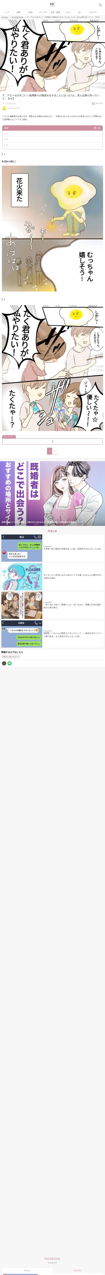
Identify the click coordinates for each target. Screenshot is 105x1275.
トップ (6, 12)
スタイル (93, 12)
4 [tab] (52, 524)
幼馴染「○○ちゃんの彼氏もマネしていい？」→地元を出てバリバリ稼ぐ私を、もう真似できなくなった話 (72, 634)
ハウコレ (4, 17)
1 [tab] (36, 524)
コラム (68, 12)
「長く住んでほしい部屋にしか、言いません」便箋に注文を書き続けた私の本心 (72, 606)
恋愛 (18, 12)
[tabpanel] (52, 493)
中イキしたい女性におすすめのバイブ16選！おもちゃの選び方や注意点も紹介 (72, 576)
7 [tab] (69, 524)
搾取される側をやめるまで (11, 657)
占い (80, 12)
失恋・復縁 (55, 12)
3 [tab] (47, 524)
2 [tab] (42, 524)
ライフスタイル (17, 17)
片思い (31, 12)
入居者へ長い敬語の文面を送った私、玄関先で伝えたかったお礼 (72, 549)
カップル (43, 12)
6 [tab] (63, 524)
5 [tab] (58, 524)
